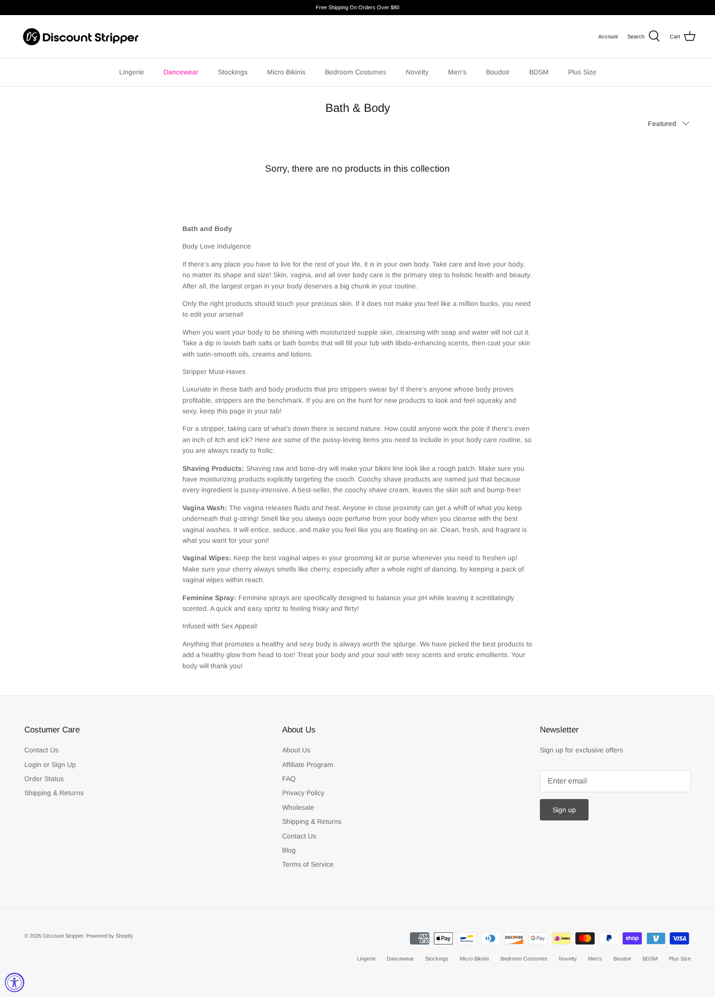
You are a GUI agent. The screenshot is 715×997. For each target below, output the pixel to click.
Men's (457, 72)
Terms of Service (308, 864)
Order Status (44, 779)
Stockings (233, 72)
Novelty (417, 72)
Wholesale (298, 807)
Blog (289, 850)
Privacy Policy (303, 793)
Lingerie (131, 72)
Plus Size (582, 72)
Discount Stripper (63, 936)
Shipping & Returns (54, 793)
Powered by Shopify (109, 936)
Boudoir (498, 72)
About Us (296, 750)
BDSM (539, 72)
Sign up (564, 810)
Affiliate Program (307, 764)
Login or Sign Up (50, 764)
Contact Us (41, 750)
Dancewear (180, 72)
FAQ (289, 779)
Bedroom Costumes (355, 72)
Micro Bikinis (286, 72)
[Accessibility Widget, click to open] (14, 982)
